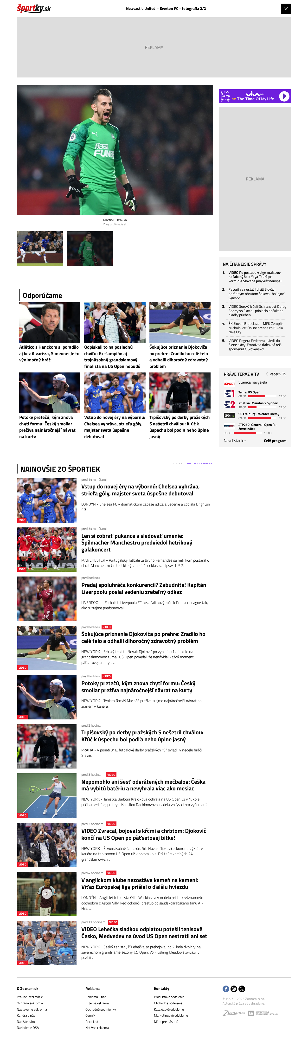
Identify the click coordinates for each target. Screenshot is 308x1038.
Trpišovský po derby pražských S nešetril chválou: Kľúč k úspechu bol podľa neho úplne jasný (142, 736)
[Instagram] (234, 989)
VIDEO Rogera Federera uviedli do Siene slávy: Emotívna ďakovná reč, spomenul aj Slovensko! (255, 345)
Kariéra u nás (26, 1015)
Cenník (90, 1015)
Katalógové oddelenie (169, 1009)
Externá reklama (97, 1003)
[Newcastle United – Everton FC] (40, 248)
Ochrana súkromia (30, 1003)
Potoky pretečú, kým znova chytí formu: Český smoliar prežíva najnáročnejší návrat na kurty (138, 687)
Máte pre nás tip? (166, 1021)
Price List (91, 1021)
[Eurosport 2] (229, 404)
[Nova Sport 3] (229, 415)
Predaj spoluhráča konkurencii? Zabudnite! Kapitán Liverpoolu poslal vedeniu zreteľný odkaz (143, 588)
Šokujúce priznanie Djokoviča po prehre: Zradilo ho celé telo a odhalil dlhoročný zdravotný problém (143, 637)
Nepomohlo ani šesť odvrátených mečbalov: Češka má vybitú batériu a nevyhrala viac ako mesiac (143, 785)
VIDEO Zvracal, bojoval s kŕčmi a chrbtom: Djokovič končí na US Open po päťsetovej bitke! (143, 834)
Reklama (92, 988)
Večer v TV (278, 374)
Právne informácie (30, 996)
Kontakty (161, 988)
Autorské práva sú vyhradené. (244, 1003)
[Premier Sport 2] (229, 426)
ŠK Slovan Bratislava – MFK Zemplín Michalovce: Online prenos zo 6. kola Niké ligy (256, 328)
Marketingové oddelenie (171, 1015)
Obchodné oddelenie (168, 1003)
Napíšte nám (26, 1021)
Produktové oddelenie (169, 996)
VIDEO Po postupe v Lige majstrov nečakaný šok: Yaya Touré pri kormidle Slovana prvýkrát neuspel (255, 277)
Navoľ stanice (235, 440)
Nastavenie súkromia (32, 1009)
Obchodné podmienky (100, 1009)
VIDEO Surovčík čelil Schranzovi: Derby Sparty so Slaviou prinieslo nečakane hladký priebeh (257, 311)
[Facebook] (226, 989)
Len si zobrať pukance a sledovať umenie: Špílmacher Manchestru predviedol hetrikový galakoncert (136, 542)
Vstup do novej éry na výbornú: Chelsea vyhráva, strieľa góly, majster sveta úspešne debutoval (140, 490)
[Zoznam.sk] (235, 1014)
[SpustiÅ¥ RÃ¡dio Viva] (254, 93)
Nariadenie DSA (28, 1027)
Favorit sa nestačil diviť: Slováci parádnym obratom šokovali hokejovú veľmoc (257, 294)
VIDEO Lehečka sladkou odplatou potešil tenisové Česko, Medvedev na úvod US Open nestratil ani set (144, 933)
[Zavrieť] (286, 9)
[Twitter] (241, 989)
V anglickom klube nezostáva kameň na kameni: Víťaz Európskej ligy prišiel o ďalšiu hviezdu (139, 884)
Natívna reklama (97, 1027)
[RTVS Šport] (229, 383)
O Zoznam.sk (27, 988)
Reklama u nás (95, 996)
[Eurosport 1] (229, 393)
